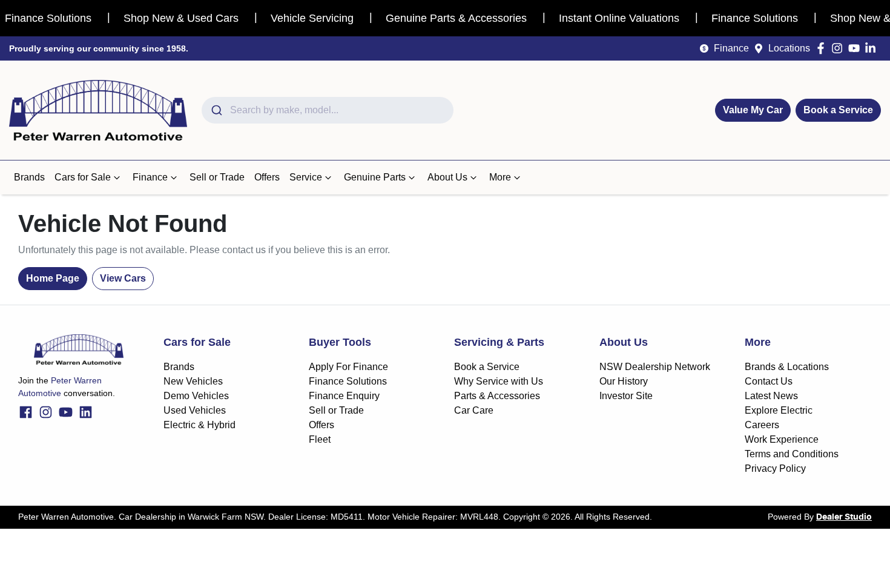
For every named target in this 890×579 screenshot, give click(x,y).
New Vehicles (193, 381)
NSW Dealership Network (654, 367)
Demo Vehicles (196, 396)
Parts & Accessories (497, 396)
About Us (447, 177)
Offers (267, 177)
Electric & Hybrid (199, 425)
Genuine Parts (375, 177)
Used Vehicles (194, 410)
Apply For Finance (348, 367)
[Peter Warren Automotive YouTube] (856, 48)
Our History (623, 381)
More (500, 177)
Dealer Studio (844, 517)
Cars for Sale (82, 177)
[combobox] (327, 110)
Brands (29, 177)
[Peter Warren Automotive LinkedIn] (873, 48)
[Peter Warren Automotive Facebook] (823, 48)
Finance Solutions (348, 381)
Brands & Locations (787, 367)
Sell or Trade (217, 177)
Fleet (320, 439)
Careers (762, 425)
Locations (789, 48)
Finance (731, 48)
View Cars (123, 278)
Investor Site (626, 396)
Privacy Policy (775, 468)
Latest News (771, 396)
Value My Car (753, 110)
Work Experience (782, 439)
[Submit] (216, 110)
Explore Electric (779, 410)
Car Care (473, 410)
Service (305, 177)
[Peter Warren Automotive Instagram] (839, 48)
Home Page (52, 278)
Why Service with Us (498, 381)
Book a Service (838, 110)
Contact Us (769, 381)
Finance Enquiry (344, 396)
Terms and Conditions (792, 454)
